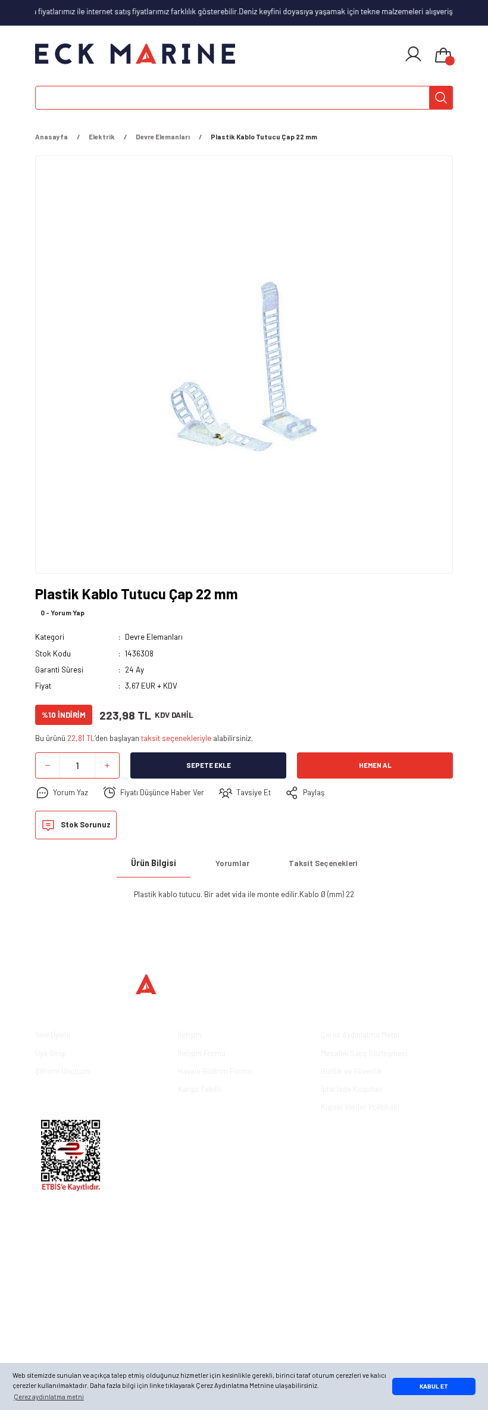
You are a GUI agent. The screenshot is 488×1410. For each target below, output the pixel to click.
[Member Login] (413, 54)
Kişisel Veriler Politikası (360, 1107)
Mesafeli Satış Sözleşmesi (364, 1053)
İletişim (190, 1034)
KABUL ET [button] (434, 1386)
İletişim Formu (202, 1053)
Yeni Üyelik (53, 1034)
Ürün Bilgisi (153, 863)
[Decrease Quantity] (48, 765)
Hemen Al (375, 765)
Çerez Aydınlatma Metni (360, 1034)
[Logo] (135, 53)
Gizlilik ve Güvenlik (351, 1071)
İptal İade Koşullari (352, 1089)
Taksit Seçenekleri (323, 863)
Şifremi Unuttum (62, 1071)
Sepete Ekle (208, 765)
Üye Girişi (50, 1053)
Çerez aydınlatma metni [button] (49, 1396)
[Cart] (443, 56)
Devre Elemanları (154, 637)
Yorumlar (232, 863)
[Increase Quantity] (107, 765)
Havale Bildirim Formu (215, 1071)
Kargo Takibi (199, 1089)
